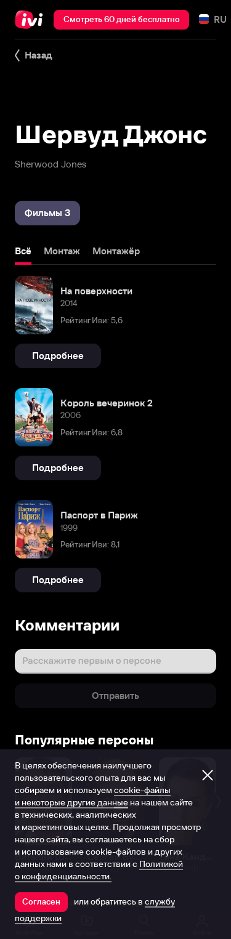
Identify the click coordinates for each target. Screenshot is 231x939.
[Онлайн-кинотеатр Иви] (32, 19)
